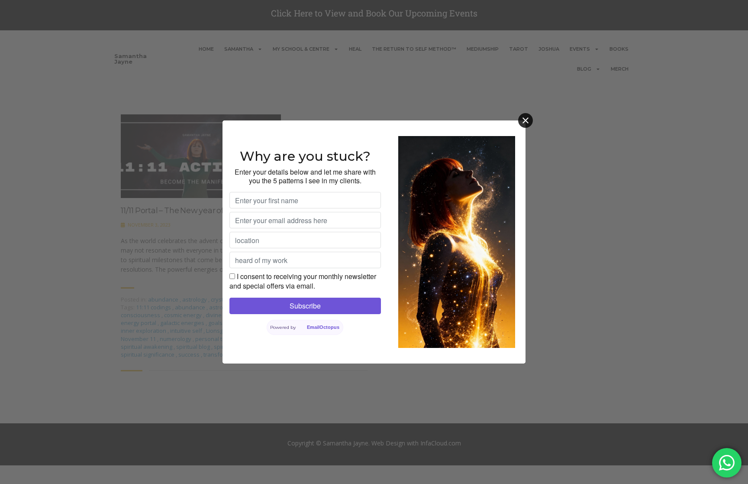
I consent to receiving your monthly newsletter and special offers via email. (302, 281)
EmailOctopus (323, 327)
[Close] (525, 120)
